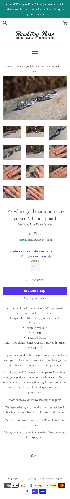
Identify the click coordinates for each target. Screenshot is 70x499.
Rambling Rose (34, 478)
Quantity (35, 260)
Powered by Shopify (52, 478)
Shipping (22, 239)
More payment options (35, 298)
